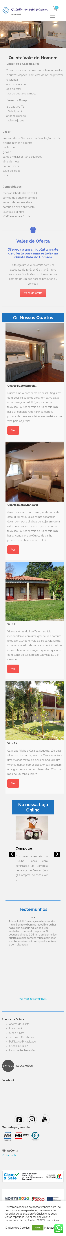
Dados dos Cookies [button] (18, 1227)
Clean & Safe (16, 1032)
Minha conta (9, 1155)
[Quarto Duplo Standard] (35, 472)
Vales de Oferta (33, 292)
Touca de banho (29, 848)
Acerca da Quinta (19, 1024)
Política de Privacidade (22, 1041)
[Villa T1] (35, 591)
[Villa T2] (35, 710)
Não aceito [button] (51, 1227)
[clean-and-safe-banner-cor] (33, 1176)
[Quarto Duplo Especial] (35, 352)
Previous (11, 855)
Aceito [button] (37, 1227)
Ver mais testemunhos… (33, 998)
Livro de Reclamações (22, 1050)
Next (56, 855)
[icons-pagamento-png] (21, 1136)
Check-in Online (18, 1046)
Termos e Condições (21, 1037)
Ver (13, 430)
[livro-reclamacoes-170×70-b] (17, 1065)
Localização (16, 1028)
